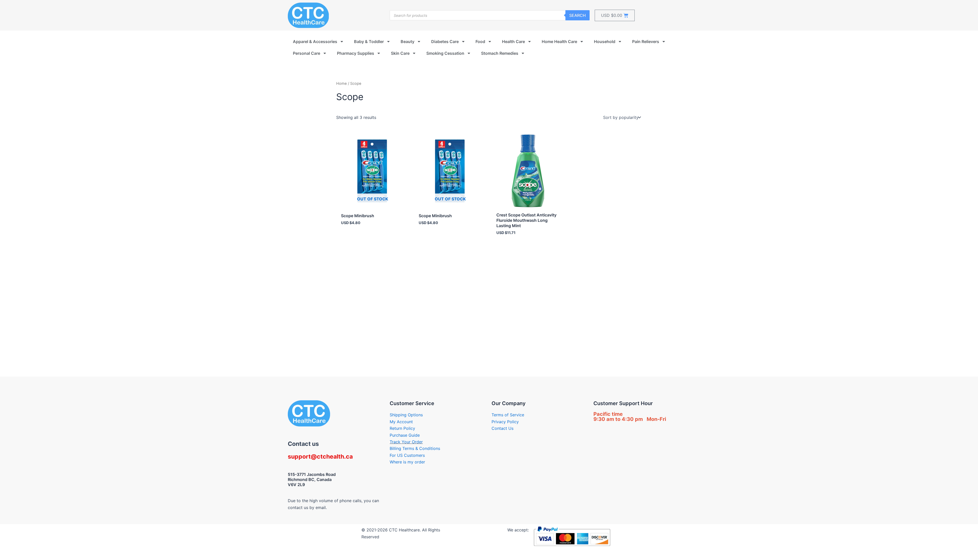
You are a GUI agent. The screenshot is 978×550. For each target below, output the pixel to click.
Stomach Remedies (499, 53)
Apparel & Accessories (315, 41)
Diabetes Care (445, 41)
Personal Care (306, 53)
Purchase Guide (405, 435)
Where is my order (407, 461)
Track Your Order (406, 441)
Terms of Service (508, 414)
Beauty (407, 41)
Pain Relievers (645, 41)
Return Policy (402, 428)
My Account (401, 421)
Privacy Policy (505, 421)
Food (480, 41)
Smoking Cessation (445, 53)
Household (604, 41)
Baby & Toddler (369, 41)
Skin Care (400, 53)
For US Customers (407, 455)
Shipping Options (406, 414)
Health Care (513, 41)
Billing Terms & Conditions (415, 448)
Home (341, 83)
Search (577, 15)
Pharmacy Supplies (355, 53)
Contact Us (502, 428)
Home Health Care (559, 41)
